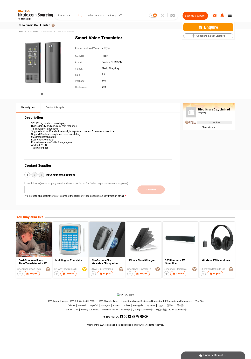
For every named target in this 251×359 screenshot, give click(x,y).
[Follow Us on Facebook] (121, 316)
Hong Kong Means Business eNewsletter (142, 301)
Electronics (47, 32)
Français (105, 305)
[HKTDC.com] (125, 294)
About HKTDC (69, 301)
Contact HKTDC (86, 301)
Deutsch (82, 305)
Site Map (125, 309)
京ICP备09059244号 (142, 309)
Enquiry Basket (213, 355)
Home (21, 31)
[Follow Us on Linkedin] (129, 316)
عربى (160, 305)
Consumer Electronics (65, 32)
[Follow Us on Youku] (146, 316)
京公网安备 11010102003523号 (171, 309)
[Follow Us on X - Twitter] (125, 316)
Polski (127, 305)
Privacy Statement (90, 309)
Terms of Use (71, 309)
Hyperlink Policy (110, 309)
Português (138, 305)
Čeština (71, 305)
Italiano (116, 305)
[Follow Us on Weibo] (133, 316)
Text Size (200, 301)
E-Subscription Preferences (178, 301)
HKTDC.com (53, 301)
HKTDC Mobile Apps (108, 301)
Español (94, 305)
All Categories (33, 31)
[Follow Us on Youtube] (142, 316)
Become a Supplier (195, 15)
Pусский (151, 305)
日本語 (180, 305)
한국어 (170, 305)
